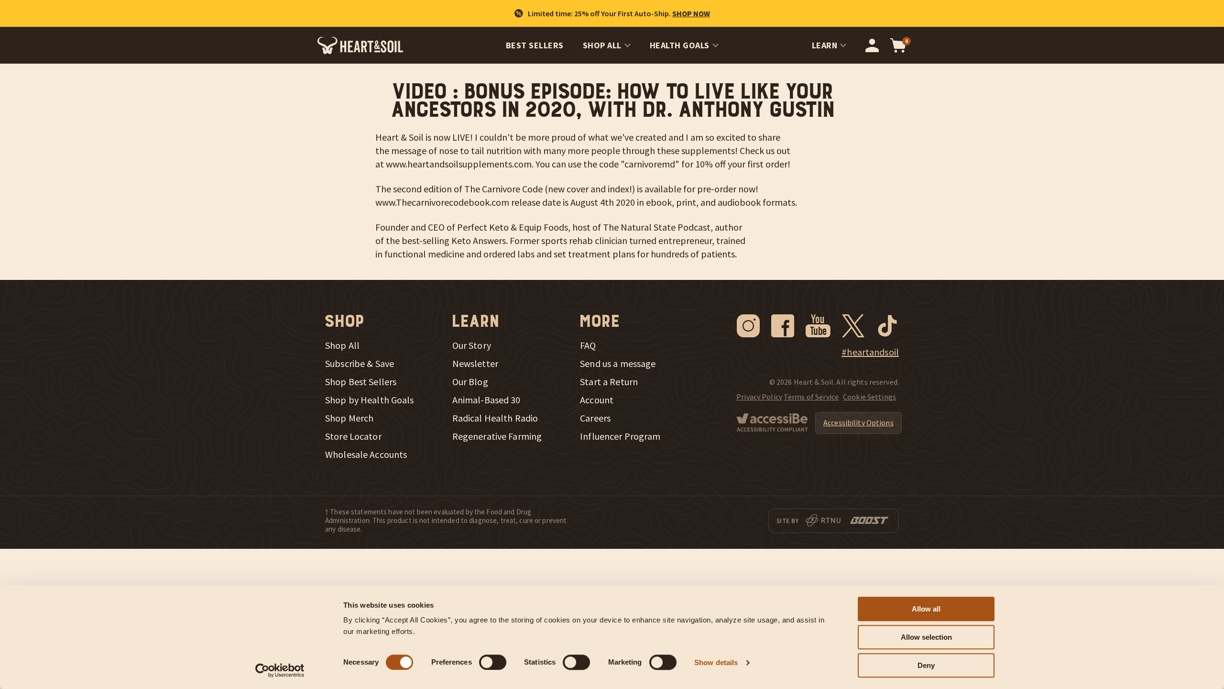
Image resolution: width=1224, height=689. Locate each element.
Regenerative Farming (497, 436)
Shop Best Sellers (360, 382)
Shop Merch (349, 418)
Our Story (471, 345)
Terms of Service (811, 396)
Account (596, 400)
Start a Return (609, 382)
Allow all (926, 609)
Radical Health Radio (495, 418)
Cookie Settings (869, 396)
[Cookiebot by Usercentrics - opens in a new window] (280, 670)
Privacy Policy (759, 396)
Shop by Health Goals (369, 400)
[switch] (492, 662)
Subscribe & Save (359, 363)
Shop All (602, 45)
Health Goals (680, 45)
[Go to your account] (872, 45)
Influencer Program (620, 436)
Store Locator (353, 436)
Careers (595, 418)
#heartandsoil (870, 352)
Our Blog (470, 382)
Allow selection (926, 637)
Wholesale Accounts (366, 454)
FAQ (588, 345)
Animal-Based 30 (486, 400)
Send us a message (618, 363)
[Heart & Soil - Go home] (360, 45)
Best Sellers (535, 45)
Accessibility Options (858, 422)
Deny (926, 665)
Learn (825, 45)
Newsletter (475, 363)
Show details (716, 662)
